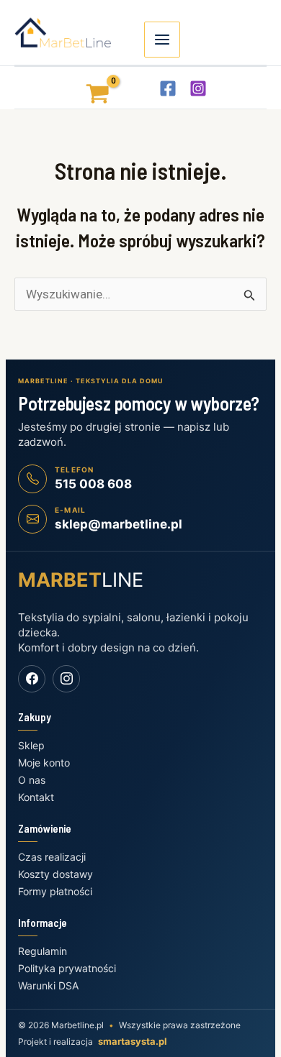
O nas (31, 780)
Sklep (31, 745)
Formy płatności (55, 891)
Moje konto (44, 762)
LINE (80, 580)
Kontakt (36, 797)
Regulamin (42, 951)
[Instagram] (198, 88)
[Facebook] (168, 88)
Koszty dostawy (55, 874)
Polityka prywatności (67, 968)
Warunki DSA (48, 985)
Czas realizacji (52, 857)
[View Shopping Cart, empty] (85, 87)
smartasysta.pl (132, 1041)
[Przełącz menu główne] (162, 40)
